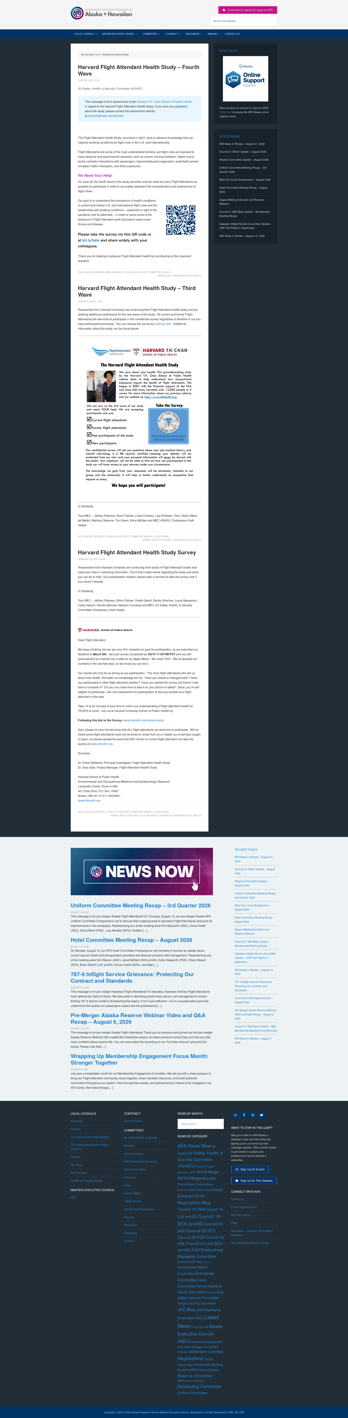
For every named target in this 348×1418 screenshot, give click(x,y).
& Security (132, 815)
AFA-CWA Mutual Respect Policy (249, 1243)
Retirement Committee (191, 1380)
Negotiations (190, 1358)
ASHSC (168, 539)
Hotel (127, 1185)
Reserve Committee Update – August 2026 (244, 159)
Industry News (215, 1292)
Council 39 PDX (191, 1237)
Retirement (130, 1225)
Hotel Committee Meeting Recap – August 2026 (131, 940)
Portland (75, 1157)
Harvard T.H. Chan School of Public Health (164, 101)
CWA (234, 1223)
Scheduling (130, 1233)
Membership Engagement (139, 1209)
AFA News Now (102, 272)
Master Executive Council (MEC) (200, 1333)
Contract (217, 1189)
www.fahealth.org (101, 744)
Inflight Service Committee (198, 1297)
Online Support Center (244, 1207)
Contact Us (237, 1199)
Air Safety (152, 815)
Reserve (129, 1217)
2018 (160, 539)
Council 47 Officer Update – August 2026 (242, 151)
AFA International (241, 1215)
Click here (225, 112)
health (197, 275)
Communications (133, 1153)
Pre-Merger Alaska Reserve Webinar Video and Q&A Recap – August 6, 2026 (138, 1018)
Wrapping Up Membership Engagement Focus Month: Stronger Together (139, 1059)
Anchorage (77, 1121)
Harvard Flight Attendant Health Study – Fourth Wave (138, 70)
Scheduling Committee (199, 1386)
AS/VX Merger (190, 1178)
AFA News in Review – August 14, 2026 (242, 236)
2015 (142, 815)
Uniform (128, 1241)
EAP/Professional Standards (140, 1161)
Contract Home (133, 1121)
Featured (207, 1262)
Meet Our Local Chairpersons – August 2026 (245, 179)
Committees (204, 1184)
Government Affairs (135, 1169)
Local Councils (200, 1327)
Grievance (130, 1177)
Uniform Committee (193, 1392)
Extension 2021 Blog (190, 1262)
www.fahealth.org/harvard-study (143, 720)
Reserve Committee (195, 1375)
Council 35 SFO (201, 1230)
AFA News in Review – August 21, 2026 (242, 144)
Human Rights (132, 1193)
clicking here (163, 324)
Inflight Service (132, 1201)
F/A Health (166, 815)
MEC (73, 1197)
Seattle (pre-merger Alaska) (87, 1180)
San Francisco (79, 1172)
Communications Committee (194, 1190)
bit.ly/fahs (91, 240)
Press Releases (209, 1370)
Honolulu (76, 1129)
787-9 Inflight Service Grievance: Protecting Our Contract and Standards (132, 977)
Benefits (128, 1145)
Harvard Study (182, 275)
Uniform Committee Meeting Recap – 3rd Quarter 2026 (141, 905)
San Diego (77, 1165)
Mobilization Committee (206, 1351)
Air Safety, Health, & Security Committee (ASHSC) (141, 272)
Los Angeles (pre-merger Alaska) (90, 1137)
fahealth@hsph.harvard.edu (106, 116)
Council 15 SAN (191, 1209)
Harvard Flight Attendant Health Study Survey (137, 552)
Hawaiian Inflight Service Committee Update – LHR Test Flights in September (255, 958)
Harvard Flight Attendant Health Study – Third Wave (137, 291)
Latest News (161, 536)
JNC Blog (186, 1309)
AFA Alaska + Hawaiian (101, 13)
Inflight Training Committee (197, 1303)
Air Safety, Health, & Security (140, 1137)
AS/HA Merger (208, 1171)
